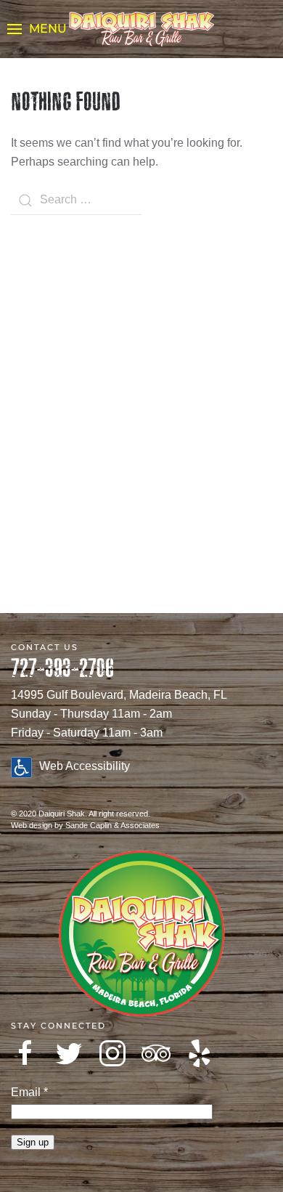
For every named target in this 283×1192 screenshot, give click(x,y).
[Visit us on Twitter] (68, 1053)
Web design (31, 825)
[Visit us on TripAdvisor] (156, 1053)
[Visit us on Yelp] (199, 1053)
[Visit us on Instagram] (112, 1053)
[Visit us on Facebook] (25, 1053)
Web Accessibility (84, 766)
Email (29, 1092)
